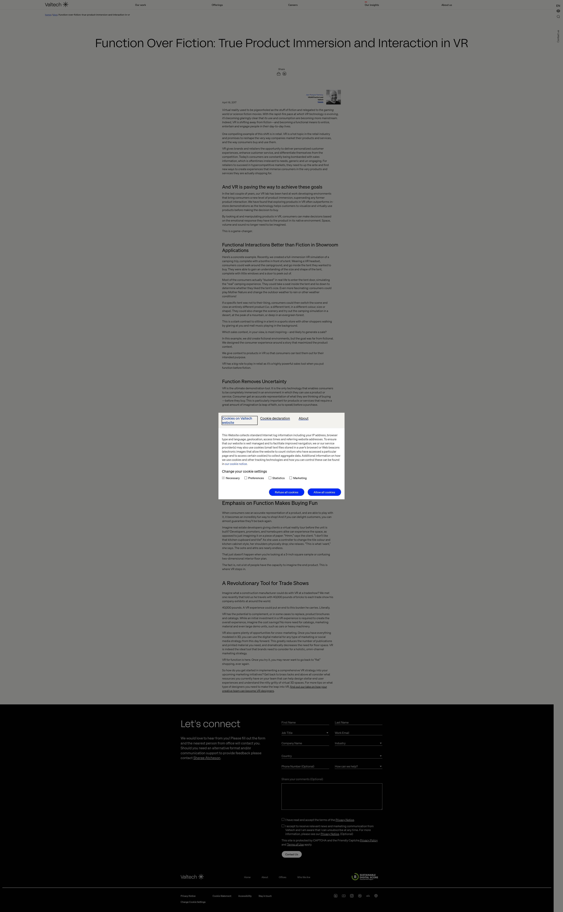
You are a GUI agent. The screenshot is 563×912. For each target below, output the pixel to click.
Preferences (256, 478)
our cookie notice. (236, 464)
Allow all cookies (324, 492)
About (303, 418)
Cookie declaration (275, 418)
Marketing (300, 478)
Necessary (233, 478)
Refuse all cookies (286, 492)
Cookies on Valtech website (237, 420)
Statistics (278, 478)
